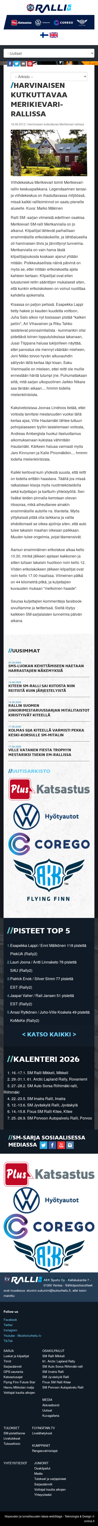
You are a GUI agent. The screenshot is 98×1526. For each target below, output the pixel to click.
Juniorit (41, 1463)
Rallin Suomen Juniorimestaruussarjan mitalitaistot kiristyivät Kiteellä (48, 710)
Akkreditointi (50, 1405)
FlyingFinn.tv (43, 1428)
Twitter (8, 1325)
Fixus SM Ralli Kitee (56, 1382)
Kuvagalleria (50, 1415)
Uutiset (47, 1410)
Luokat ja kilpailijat (16, 1356)
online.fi (89, 1521)
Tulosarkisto (12, 1443)
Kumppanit (41, 1445)
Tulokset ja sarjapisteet (50, 1478)
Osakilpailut (53, 1350)
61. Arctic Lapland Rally (58, 1361)
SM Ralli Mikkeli (53, 1356)
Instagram (10, 1330)
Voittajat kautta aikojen (19, 1392)
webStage (55, 1516)
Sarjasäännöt (13, 1366)
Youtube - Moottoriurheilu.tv (22, 1335)
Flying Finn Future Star (19, 1382)
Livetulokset (12, 1438)
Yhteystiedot (15, 1463)
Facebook (10, 1319)
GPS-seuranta (13, 1371)
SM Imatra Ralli (53, 1371)
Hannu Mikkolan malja (19, 1387)
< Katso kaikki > (49, 1035)
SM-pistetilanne (14, 1433)
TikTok (8, 1340)
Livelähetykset (42, 1433)
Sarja (9, 1350)
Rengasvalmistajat (45, 1450)
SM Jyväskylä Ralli (55, 1377)
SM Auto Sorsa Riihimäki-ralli (62, 1366)
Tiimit (7, 1361)
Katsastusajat (13, 1377)
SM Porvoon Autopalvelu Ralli (62, 1387)
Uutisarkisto (31, 771)
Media (47, 1399)
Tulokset (12, 1428)
